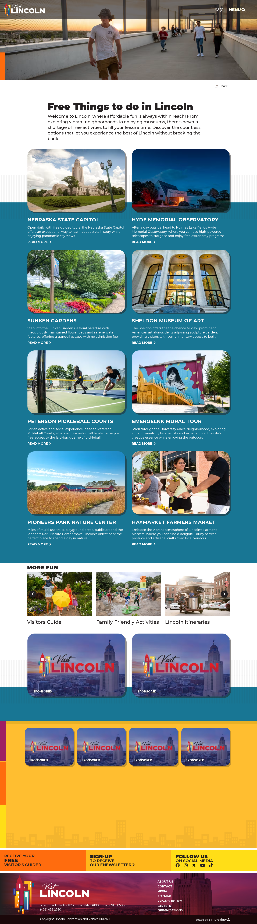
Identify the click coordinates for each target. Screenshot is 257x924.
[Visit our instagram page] (186, 865)
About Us (165, 881)
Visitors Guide (44, 622)
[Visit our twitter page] (194, 865)
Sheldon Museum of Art (168, 321)
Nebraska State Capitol (63, 220)
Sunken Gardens (52, 321)
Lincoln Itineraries (187, 622)
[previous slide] (32, 594)
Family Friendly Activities (127, 622)
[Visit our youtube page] (202, 865)
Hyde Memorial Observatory (175, 220)
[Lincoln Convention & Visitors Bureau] (24, 9)
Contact (165, 886)
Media (162, 891)
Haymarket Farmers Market (173, 522)
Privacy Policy (170, 901)
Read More (37, 242)
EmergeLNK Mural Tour (167, 421)
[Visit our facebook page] (178, 865)
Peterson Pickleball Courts (70, 421)
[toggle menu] (237, 9)
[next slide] (224, 594)
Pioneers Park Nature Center (71, 522)
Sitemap (164, 896)
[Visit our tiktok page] (211, 865)
